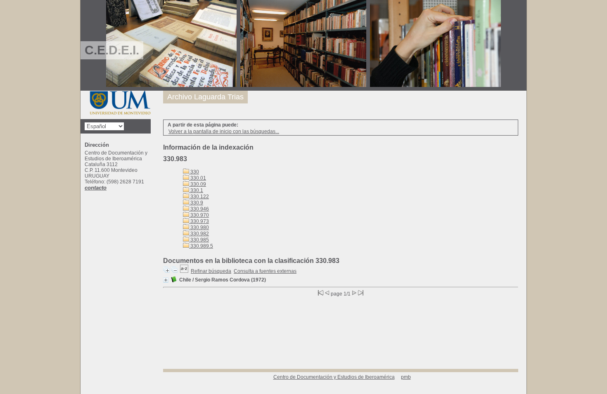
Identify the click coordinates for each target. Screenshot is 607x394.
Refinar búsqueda (211, 271)
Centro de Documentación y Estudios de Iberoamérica (334, 377)
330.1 (196, 190)
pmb (406, 377)
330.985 (199, 240)
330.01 (197, 178)
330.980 (199, 227)
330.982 (199, 234)
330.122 (199, 196)
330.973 (199, 221)
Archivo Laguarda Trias (205, 97)
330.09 (197, 184)
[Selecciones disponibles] (184, 271)
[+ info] (165, 280)
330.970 (199, 215)
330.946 (199, 209)
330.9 (196, 203)
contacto (96, 188)
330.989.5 (201, 246)
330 (194, 172)
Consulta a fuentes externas (265, 271)
